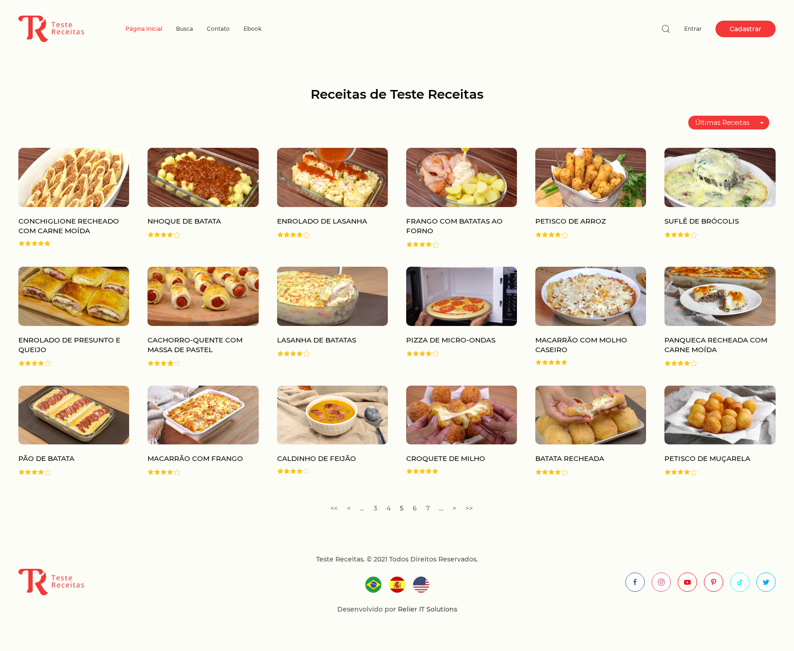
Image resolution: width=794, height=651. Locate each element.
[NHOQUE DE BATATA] (202, 177)
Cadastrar (745, 29)
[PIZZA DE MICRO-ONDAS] (461, 295)
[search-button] (665, 29)
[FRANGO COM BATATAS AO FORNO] (461, 177)
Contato (218, 28)
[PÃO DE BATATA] (73, 414)
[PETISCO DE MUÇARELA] (719, 414)
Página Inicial (143, 28)
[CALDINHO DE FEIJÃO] (332, 414)
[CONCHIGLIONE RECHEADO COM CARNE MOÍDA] (73, 177)
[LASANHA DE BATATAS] (332, 295)
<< (334, 508)
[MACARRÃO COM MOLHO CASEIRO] (590, 295)
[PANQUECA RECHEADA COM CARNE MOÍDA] (719, 295)
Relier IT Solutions (426, 609)
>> (469, 508)
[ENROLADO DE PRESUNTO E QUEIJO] (73, 295)
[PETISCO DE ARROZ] (590, 177)
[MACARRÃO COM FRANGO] (202, 414)
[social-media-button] (635, 582)
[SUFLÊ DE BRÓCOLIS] (719, 177)
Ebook (252, 28)
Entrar (693, 28)
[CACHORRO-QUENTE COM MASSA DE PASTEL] (202, 295)
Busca (184, 28)
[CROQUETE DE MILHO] (461, 414)
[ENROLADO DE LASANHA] (332, 177)
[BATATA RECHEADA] (590, 414)
